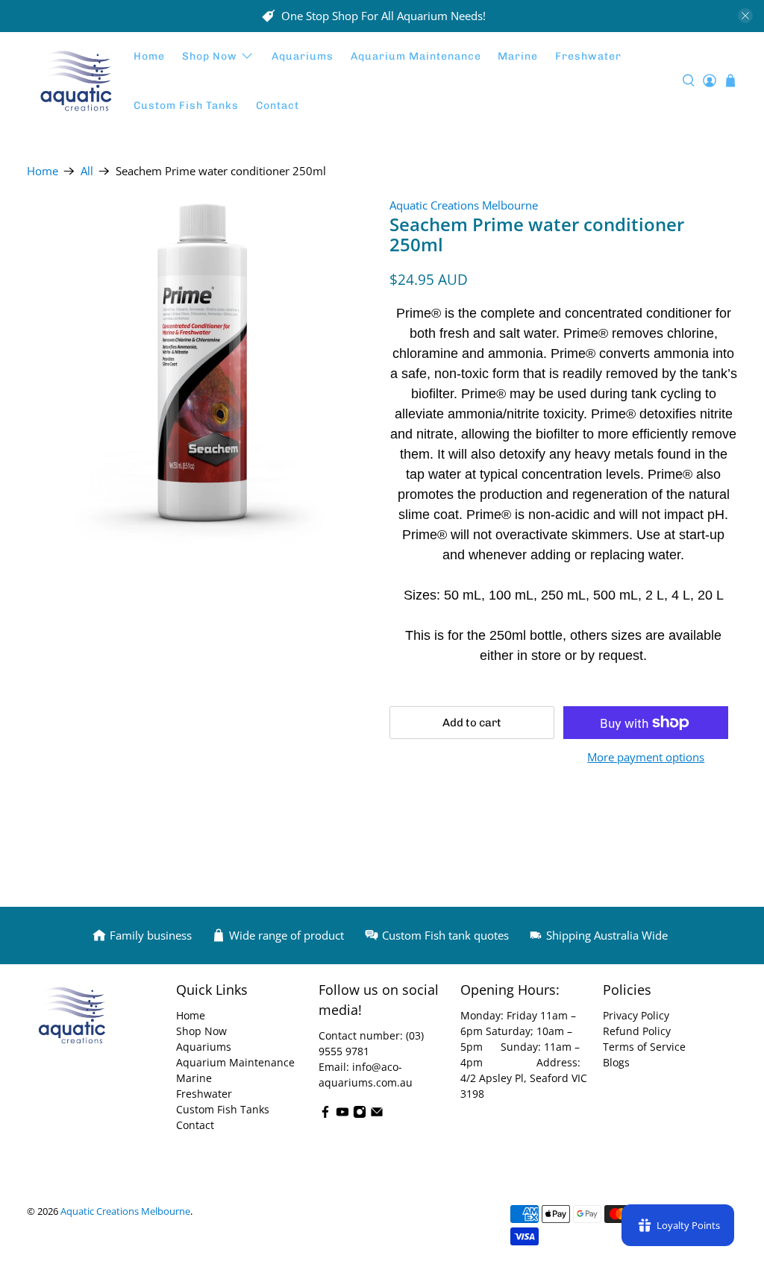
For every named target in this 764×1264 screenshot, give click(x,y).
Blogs (616, 1062)
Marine (518, 56)
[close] (745, 15)
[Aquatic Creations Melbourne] (76, 81)
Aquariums (303, 56)
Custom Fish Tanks (186, 105)
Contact (277, 105)
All (87, 171)
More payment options (645, 757)
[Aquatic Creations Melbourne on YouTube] (342, 1114)
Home (149, 56)
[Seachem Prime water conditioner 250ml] (201, 370)
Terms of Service (644, 1047)
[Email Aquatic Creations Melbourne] (376, 1114)
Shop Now (209, 56)
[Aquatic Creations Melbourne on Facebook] (325, 1114)
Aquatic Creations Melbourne (463, 205)
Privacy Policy (636, 1015)
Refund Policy (637, 1031)
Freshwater (588, 56)
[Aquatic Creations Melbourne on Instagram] (359, 1114)
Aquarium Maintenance (416, 56)
